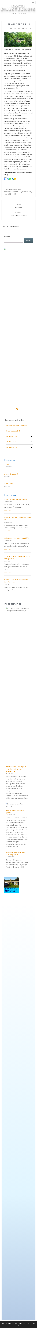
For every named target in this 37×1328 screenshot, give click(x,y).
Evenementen (10, 495)
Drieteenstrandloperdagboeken (17, 425)
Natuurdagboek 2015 (13, 189)
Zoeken (7, 236)
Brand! (6, 464)
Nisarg (18, 1325)
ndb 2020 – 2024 (11, 447)
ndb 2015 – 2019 (11, 442)
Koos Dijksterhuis (24, 28)
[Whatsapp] (10, 179)
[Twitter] (8, 179)
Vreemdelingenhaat (11, 474)
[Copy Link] (15, 179)
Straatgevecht (9, 484)
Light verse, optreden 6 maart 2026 (16, 538)
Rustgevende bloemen (19, 214)
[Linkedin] (13, 179)
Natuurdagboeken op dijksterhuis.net (17, 192)
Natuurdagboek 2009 (13, 431)
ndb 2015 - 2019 (10, 194)
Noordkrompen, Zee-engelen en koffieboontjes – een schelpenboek (16, 768)
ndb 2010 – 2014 (11, 436)
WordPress (25, 1323)
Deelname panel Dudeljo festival (15, 499)
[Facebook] (5, 179)
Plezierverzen (9, 460)
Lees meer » (8, 510)
